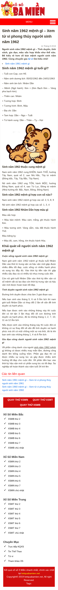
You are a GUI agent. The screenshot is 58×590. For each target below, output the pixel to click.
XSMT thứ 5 (14, 518)
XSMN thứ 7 (14, 485)
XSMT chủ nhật (16, 533)
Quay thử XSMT (43, 399)
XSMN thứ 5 (14, 476)
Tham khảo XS (15, 561)
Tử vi (10, 556)
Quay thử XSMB (30, 405)
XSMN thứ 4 (14, 471)
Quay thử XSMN (18, 399)
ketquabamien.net (30, 573)
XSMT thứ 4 (14, 513)
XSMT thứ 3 (14, 508)
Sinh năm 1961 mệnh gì (17, 63)
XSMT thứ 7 (14, 528)
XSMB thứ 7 (14, 443)
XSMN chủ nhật (16, 490)
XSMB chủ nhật (16, 447)
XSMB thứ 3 (14, 423)
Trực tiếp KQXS (16, 546)
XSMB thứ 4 (14, 428)
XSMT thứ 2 (14, 504)
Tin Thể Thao (15, 551)
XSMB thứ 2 (14, 419)
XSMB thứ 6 (14, 438)
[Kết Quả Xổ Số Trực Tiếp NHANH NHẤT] (24, 9)
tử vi (30, 59)
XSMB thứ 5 (14, 433)
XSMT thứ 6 (14, 523)
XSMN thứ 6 (14, 480)
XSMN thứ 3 (14, 466)
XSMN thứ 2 (14, 461)
